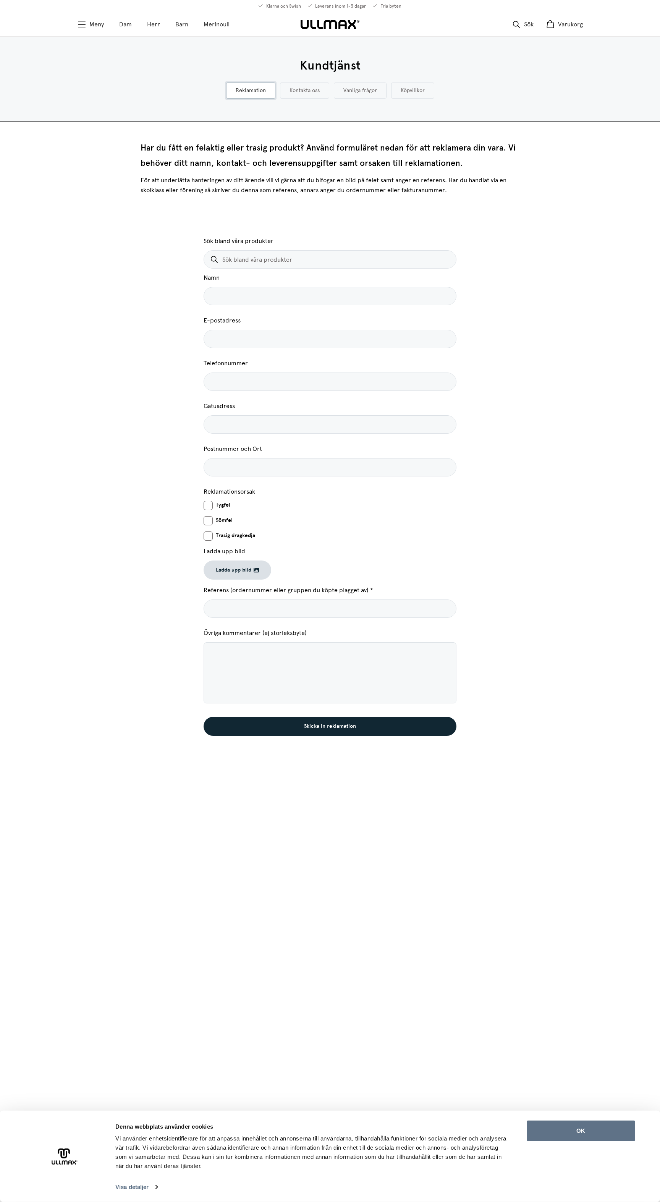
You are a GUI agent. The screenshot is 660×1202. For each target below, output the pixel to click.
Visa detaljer (132, 1187)
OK (580, 1130)
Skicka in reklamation (330, 726)
